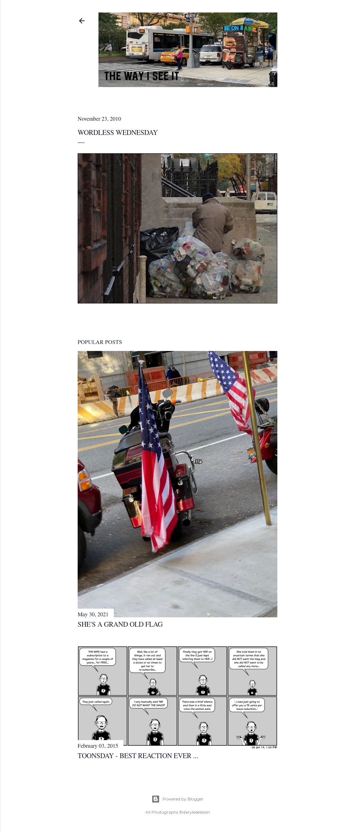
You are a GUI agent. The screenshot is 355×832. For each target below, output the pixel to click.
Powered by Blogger (183, 798)
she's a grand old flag (120, 624)
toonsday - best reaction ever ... (138, 755)
